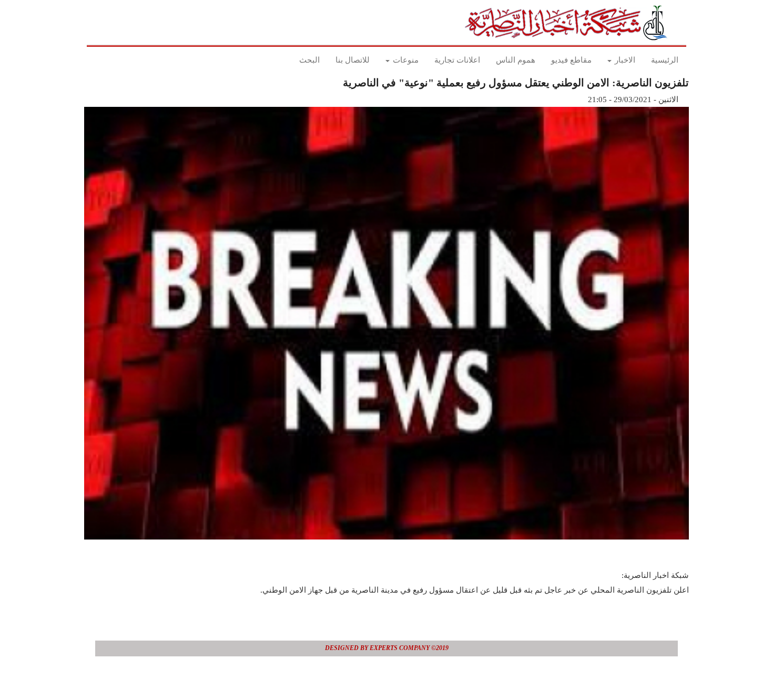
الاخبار (624, 60)
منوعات (405, 60)
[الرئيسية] (569, 22)
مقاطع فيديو (571, 60)
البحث (309, 60)
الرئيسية (664, 60)
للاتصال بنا (352, 60)
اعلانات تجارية (457, 60)
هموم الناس (515, 60)
